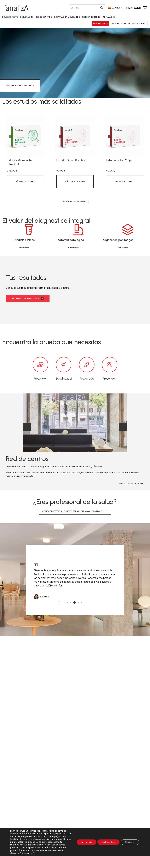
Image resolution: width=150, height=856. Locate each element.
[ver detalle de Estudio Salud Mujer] (125, 136)
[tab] (67, 602)
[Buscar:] (88, 8)
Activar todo (86, 842)
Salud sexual (64, 378)
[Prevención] (40, 364)
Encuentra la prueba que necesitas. (52, 342)
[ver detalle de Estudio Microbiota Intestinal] (25, 136)
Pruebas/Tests (10, 17)
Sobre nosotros (91, 17)
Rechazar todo (108, 842)
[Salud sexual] (63, 364)
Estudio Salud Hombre (70, 160)
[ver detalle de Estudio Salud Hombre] (75, 136)
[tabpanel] (25, 153)
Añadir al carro (25, 181)
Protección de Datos (29, 853)
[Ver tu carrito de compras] (145, 8)
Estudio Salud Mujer (119, 160)
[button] (27, 427)
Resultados (26, 17)
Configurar (130, 842)
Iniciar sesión (133, 8)
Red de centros (44, 17)
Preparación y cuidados (67, 17)
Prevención (40, 378)
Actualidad (109, 17)
